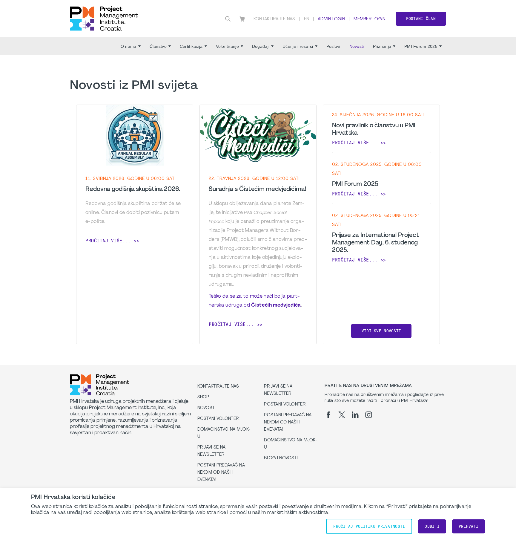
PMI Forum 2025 (420, 46)
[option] (134, 225)
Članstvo (158, 46)
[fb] (328, 414)
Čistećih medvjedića (276, 305)
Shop (203, 397)
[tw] (341, 414)
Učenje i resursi (297, 46)
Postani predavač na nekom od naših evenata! (221, 472)
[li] (355, 414)
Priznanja (382, 46)
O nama (128, 46)
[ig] (368, 414)
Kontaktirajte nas (274, 19)
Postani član (421, 18)
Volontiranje (227, 46)
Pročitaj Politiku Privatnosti (369, 526)
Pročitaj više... (108, 240)
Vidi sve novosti (381, 331)
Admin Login (331, 19)
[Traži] (228, 19)
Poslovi (333, 46)
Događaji (260, 46)
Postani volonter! (218, 419)
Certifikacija (191, 46)
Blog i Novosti (281, 458)
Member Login (369, 19)
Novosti (356, 46)
